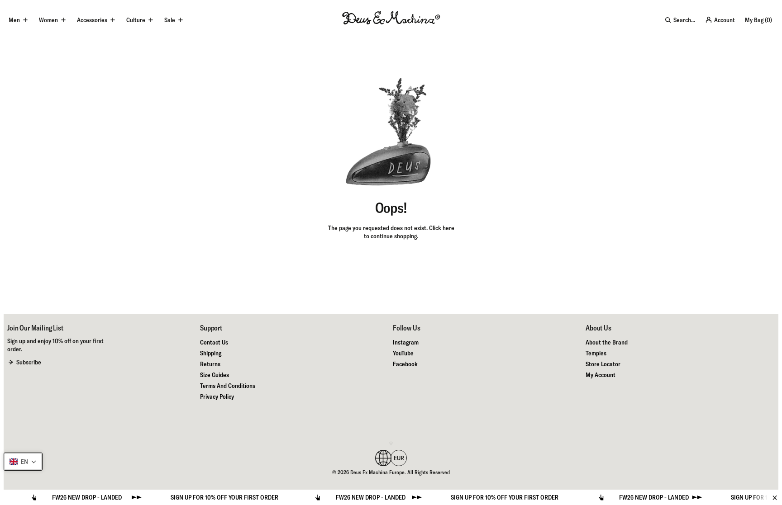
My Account (600, 375)
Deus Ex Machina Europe (377, 472)
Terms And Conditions (227, 386)
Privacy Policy (217, 396)
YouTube (403, 353)
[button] (23, 461)
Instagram (406, 342)
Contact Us (214, 342)
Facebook (405, 364)
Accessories (92, 20)
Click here (441, 228)
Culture (135, 20)
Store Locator (603, 364)
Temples (596, 353)
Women (48, 20)
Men (14, 20)
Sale (169, 20)
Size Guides (214, 375)
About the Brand (607, 342)
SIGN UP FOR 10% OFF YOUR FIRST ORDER (213, 497)
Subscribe (28, 362)
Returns (210, 364)
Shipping (210, 353)
